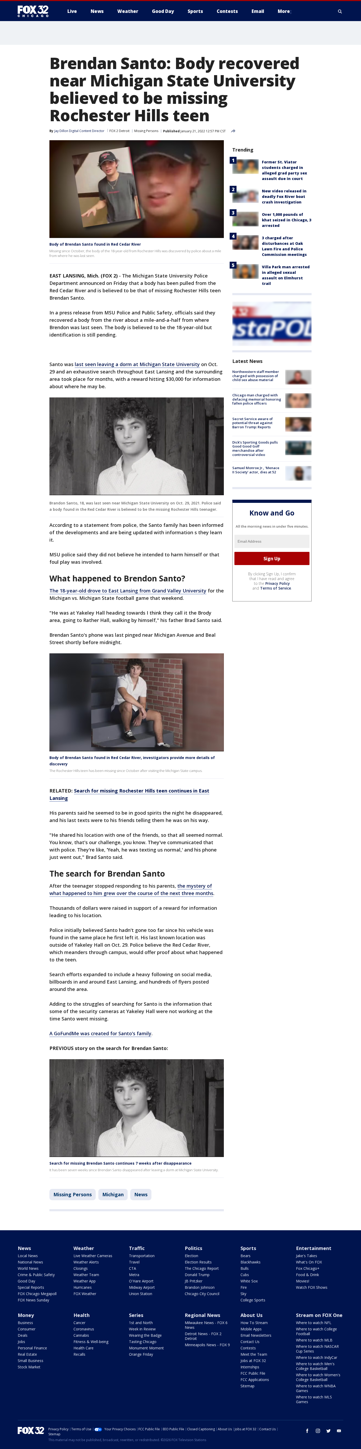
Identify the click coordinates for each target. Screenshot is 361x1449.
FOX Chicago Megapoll (37, 1293)
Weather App (84, 1280)
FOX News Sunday (33, 1299)
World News (28, 1268)
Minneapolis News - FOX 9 (207, 1344)
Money (26, 1315)
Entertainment (313, 1248)
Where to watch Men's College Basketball (315, 1366)
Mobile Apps (251, 1328)
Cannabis (81, 1335)
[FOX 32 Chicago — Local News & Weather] (35, 11)
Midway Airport (142, 1287)
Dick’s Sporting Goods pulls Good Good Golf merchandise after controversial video (255, 448)
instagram (318, 1431)
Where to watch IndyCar (316, 1357)
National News (30, 1262)
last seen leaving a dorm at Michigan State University (137, 364)
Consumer (26, 1328)
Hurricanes (82, 1287)
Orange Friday (141, 1354)
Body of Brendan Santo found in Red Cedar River (95, 244)
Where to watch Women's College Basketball (318, 1377)
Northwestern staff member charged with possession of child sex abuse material (255, 375)
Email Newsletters (255, 1335)
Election (191, 1255)
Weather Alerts (86, 1262)
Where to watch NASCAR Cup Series (317, 1349)
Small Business (30, 1360)
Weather (83, 1248)
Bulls (244, 1268)
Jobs (21, 1341)
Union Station (140, 1293)
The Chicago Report (202, 1268)
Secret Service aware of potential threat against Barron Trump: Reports (252, 422)
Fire (243, 1287)
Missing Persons (146, 131)
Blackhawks (250, 1262)
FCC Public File (252, 1373)
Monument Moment (146, 1347)
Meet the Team (253, 1354)
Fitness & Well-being (90, 1341)
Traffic (137, 1248)
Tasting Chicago (142, 1341)
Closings (80, 1268)
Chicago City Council (202, 1293)
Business (25, 1322)
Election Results (198, 1262)
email (339, 1431)
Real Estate (27, 1354)
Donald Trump (197, 1274)
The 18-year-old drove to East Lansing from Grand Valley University (127, 590)
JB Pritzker (193, 1280)
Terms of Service (275, 588)
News (140, 1194)
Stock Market (29, 1366)
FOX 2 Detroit (119, 131)
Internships (249, 1366)
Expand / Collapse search (340, 11)
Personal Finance (32, 1347)
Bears (245, 1255)
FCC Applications (254, 1379)
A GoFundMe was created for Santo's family (100, 1033)
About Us (251, 1315)
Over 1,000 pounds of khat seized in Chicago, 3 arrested (286, 220)
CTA (132, 1268)
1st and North (141, 1322)
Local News (28, 1255)
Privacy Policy (277, 583)
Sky (243, 1293)
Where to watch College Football (316, 1331)
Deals (22, 1335)
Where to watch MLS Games (314, 1399)
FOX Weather (84, 1293)
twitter (328, 1431)
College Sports (252, 1299)
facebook (307, 1431)
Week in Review (142, 1328)
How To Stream (254, 1322)
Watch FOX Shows (311, 1287)
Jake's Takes (306, 1255)
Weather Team (86, 1274)
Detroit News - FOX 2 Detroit (203, 1336)
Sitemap (247, 1385)
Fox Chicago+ (308, 1268)
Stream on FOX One (319, 1315)
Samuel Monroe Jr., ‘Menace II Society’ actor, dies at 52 (255, 469)
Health (81, 1315)
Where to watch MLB (314, 1340)
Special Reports (31, 1287)
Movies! (302, 1280)
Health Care (83, 1347)
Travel (134, 1262)
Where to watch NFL (313, 1322)
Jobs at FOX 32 (253, 1360)
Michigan (113, 1194)
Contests (248, 1347)
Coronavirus (83, 1328)
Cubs (244, 1274)
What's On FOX (309, 1262)
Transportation (142, 1255)
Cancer (79, 1322)
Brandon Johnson (200, 1287)
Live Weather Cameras (92, 1255)
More (284, 11)
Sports (248, 1248)
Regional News (202, 1315)
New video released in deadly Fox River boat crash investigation (284, 196)
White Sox (249, 1280)
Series (136, 1315)
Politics (193, 1248)
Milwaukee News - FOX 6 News (206, 1325)
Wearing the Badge (145, 1335)
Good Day (26, 1280)
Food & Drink (307, 1274)
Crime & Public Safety (36, 1274)
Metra (134, 1274)
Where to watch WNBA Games (316, 1388)
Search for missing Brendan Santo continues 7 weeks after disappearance (120, 1163)
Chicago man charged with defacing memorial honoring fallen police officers (256, 399)
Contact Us (250, 1341)
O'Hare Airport (141, 1280)
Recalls (79, 1354)
